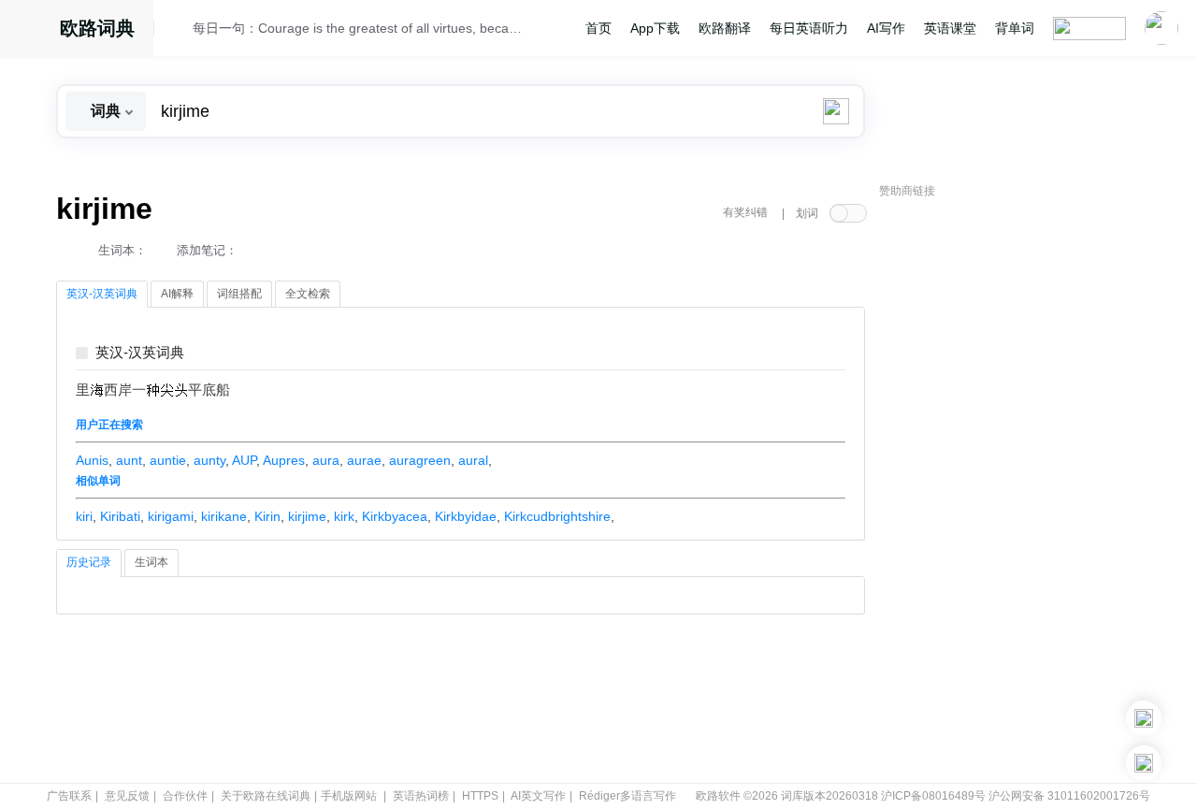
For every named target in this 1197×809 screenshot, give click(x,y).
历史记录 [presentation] (88, 562)
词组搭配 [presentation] (239, 293)
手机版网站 (349, 795)
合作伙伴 (185, 795)
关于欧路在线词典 (265, 795)
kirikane (224, 516)
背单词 (1014, 28)
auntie (168, 460)
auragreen (420, 460)
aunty (209, 460)
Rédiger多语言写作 (627, 795)
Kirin (267, 516)
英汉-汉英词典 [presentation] (101, 293)
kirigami (171, 516)
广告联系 (69, 795)
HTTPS (480, 795)
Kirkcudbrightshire (557, 516)
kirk (344, 516)
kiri (84, 516)
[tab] (102, 295)
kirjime (307, 516)
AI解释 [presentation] (177, 293)
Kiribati (120, 516)
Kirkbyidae (466, 516)
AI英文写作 (538, 795)
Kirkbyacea (394, 516)
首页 (598, 28)
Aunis (92, 460)
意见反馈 (127, 795)
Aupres (284, 460)
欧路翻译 (725, 28)
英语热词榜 (421, 795)
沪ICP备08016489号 (933, 795)
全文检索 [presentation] (307, 293)
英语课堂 (950, 28)
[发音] (178, 31)
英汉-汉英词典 (139, 353)
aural (473, 460)
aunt (129, 460)
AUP (244, 460)
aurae (364, 460)
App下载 (655, 28)
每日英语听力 (809, 28)
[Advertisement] (1019, 491)
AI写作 (886, 28)
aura (325, 460)
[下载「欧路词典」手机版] (1143, 718)
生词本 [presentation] (151, 562)
